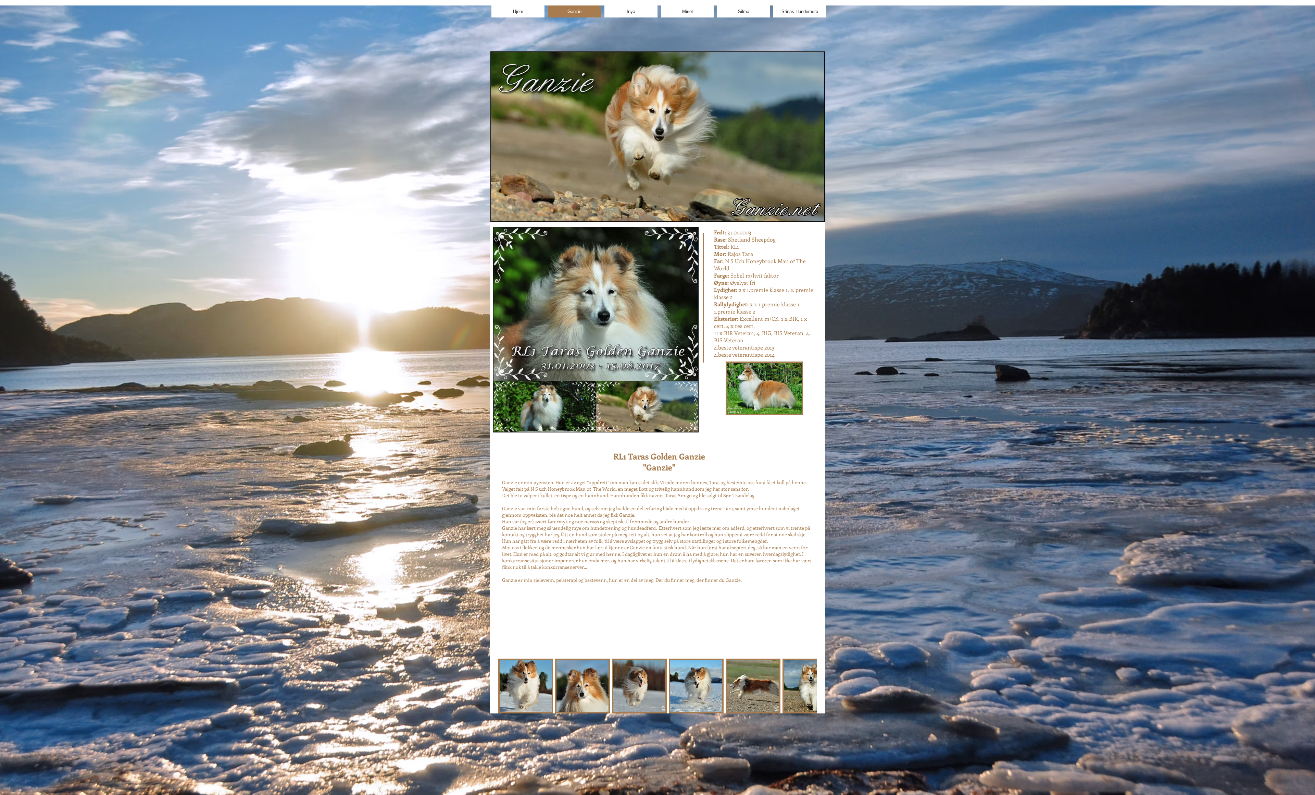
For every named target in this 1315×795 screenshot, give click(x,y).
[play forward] (808, 686)
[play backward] (506, 686)
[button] (525, 686)
